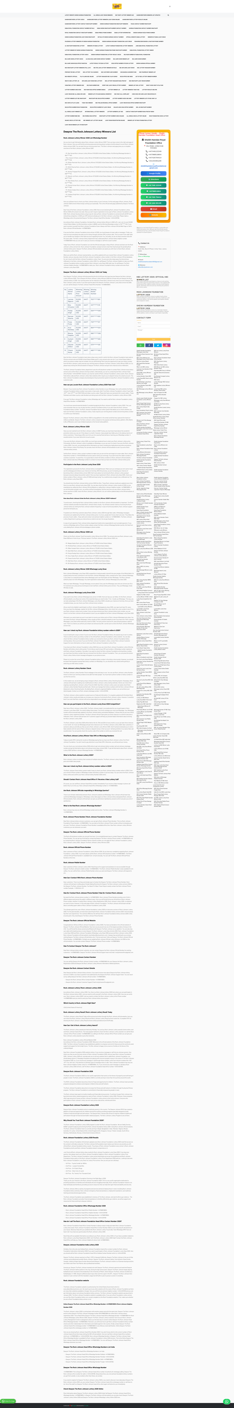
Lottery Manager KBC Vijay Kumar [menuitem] (106, 76)
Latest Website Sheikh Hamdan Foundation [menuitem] (78, 15)
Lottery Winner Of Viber (160, 574)
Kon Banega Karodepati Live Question (161, 721)
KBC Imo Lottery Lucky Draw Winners (161, 351)
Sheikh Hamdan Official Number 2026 (160, 657)
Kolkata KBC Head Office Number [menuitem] (123, 107)
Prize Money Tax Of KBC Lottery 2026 (162, 717)
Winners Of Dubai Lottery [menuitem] (95, 46)
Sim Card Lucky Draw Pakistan (145, 659)
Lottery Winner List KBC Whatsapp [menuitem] (75, 98)
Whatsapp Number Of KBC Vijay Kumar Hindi (162, 710)
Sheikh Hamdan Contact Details (160, 465)
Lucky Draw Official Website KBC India (144, 684)
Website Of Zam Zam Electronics (159, 627)
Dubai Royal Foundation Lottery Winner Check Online (145, 645)
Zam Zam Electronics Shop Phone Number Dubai (144, 623)
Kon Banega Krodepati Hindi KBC (161, 695)
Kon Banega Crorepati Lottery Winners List (162, 376)
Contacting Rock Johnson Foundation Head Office (160, 452)
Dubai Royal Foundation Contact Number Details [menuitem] (79, 28)
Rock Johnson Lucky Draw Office (143, 613)
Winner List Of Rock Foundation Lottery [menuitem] (140, 120)
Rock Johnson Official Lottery (161, 532)
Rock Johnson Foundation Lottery (160, 449)
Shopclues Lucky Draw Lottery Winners (144, 634)
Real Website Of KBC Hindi (161, 780)
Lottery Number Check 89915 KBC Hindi (144, 672)
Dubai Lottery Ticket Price (160, 430)
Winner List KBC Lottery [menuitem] (136, 85)
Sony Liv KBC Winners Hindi (161, 783)
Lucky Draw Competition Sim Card (144, 599)
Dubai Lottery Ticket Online (144, 463)
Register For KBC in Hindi (143, 594)
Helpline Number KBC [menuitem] (93, 85)
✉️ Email (153, 209)
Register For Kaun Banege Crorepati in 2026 (160, 601)
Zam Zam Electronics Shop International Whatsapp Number (144, 619)
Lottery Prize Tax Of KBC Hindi (162, 692)
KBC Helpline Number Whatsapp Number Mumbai (161, 587)
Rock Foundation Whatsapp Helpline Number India (144, 757)
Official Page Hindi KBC (160, 702)
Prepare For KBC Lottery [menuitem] (72, 72)
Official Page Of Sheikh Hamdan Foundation (160, 654)
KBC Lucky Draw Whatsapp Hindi (144, 563)
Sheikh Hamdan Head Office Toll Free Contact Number (144, 542)
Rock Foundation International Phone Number (162, 616)
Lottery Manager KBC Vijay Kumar (144, 676)
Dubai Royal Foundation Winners (143, 654)
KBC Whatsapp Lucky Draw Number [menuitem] (139, 81)
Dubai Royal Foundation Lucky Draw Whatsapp (144, 538)
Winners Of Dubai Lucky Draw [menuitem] (157, 37)
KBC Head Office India (159, 420)
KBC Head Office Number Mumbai (159, 395)
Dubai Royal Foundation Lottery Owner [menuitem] (142, 50)
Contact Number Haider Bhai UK (161, 500)
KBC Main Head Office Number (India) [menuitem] (94, 89)
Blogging (74, 1405)
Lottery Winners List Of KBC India (161, 749)
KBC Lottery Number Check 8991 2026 (161, 518)
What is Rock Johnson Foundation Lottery (142, 478)
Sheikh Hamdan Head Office (145, 467)
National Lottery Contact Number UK (160, 645)
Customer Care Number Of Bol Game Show (144, 369)
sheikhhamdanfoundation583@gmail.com (150, 261)
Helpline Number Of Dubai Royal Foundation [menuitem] (137, 54)
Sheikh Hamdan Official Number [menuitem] (145, 63)
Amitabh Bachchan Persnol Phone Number (144, 574)
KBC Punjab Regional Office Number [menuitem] (106, 103)
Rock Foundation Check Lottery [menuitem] (159, 116)
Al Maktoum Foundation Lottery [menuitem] (75, 46)
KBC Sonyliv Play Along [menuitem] (72, 103)
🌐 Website (153, 215)
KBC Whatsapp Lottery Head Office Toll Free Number (161, 521)
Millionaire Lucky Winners (160, 530)
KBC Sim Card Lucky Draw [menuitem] (126, 67)
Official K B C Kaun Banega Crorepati (161, 680)
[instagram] (166, 345)
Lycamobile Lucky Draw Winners (160, 609)
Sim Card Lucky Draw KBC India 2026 (145, 680)
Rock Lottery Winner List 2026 (144, 604)
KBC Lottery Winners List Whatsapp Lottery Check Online (145, 358)
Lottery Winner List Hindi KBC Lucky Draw (144, 712)
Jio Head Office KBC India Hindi (162, 739)
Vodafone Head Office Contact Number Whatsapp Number (144, 765)
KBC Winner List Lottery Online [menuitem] (92, 120)
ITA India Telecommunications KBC (161, 373)
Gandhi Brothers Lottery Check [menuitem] (74, 19)
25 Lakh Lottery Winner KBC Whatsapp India (144, 687)
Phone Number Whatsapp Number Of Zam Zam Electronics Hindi (143, 628)
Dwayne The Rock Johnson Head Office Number (161, 425)
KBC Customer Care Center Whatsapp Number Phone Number (144, 414)
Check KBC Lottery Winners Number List (144, 373)
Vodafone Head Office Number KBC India (162, 762)
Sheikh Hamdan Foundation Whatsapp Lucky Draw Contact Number (145, 429)
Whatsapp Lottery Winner (160, 428)
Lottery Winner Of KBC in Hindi (144, 597)
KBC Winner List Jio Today (161, 528)
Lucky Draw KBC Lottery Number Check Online (160, 389)
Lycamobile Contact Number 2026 (161, 638)
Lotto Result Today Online (143, 648)
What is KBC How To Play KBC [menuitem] (154, 85)
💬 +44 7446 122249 (153, 185)
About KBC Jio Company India (161, 733)
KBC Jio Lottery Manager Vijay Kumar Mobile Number (162, 728)
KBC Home (157, 379)
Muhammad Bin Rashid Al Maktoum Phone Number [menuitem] (148, 41)
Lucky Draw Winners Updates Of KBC (161, 567)
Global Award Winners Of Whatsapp (144, 706)
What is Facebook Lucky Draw (144, 657)
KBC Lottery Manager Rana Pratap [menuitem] (115, 81)
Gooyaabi (86, 1405)
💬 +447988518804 (153, 191)
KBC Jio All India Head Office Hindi (144, 775)
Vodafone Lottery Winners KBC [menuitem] (74, 85)
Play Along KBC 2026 (142, 726)
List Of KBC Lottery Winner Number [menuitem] (146, 76)
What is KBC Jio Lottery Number (143, 567)
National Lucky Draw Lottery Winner (144, 525)
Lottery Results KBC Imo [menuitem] (149, 89)
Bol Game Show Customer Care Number (145, 354)
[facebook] (149, 345)
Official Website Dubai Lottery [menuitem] (135, 37)
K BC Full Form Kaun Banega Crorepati (161, 704)
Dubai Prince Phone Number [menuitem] (103, 32)
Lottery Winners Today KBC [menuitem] (131, 89)
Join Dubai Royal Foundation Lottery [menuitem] (147, 46)
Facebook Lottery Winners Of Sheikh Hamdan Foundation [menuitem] (82, 41)
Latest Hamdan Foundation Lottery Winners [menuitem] (119, 46)
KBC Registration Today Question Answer (160, 724)
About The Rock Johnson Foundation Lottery (143, 424)
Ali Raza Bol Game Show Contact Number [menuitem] (98, 59)
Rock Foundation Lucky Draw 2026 (144, 445)
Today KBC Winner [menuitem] (87, 103)
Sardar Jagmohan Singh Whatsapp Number (143, 488)
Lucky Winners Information (144, 452)
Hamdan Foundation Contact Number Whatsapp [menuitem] (143, 28)
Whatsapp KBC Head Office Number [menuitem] (99, 98)
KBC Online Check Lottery (160, 365)
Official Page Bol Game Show (161, 660)
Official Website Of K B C (160, 548)
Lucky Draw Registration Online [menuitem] (115, 120)
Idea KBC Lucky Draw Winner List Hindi (144, 747)
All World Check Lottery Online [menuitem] (136, 116)
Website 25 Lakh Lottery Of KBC (161, 597)
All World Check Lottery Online (162, 414)
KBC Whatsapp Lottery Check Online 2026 (161, 684)
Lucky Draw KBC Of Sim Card (144, 699)
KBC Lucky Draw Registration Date (144, 716)
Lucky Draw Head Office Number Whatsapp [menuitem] (133, 103)
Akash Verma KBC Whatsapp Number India (144, 761)
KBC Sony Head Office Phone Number (144, 768)
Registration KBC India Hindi (144, 704)
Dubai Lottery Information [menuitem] (122, 32)
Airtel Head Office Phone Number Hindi (143, 750)
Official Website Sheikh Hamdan (160, 514)
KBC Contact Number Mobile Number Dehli (144, 794)
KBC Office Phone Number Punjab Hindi (161, 789)
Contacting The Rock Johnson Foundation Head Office (144, 433)
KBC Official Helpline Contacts (144, 590)
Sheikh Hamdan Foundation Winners (145, 650)
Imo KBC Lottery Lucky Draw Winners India (161, 798)
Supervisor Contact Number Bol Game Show (145, 662)
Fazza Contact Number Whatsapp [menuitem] (141, 24)
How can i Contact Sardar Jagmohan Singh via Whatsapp (162, 488)
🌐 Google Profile (153, 173)
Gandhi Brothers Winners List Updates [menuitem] (148, 15)
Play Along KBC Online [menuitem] (87, 76)
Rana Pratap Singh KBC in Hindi (162, 594)
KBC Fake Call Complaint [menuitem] (121, 94)
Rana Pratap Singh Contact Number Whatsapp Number (144, 403)
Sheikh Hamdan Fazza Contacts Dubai (142, 507)
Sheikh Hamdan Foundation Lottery (161, 456)
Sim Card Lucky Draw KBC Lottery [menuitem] (92, 81)
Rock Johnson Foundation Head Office (145, 449)
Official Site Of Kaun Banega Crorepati (144, 802)
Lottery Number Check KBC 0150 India (160, 736)
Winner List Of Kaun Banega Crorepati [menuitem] (100, 94)
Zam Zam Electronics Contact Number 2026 (161, 630)
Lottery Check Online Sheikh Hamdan (161, 669)
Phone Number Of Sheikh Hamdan (160, 620)
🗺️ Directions (153, 179)
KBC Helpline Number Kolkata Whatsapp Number (144, 779)
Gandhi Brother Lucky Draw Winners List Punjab (144, 382)
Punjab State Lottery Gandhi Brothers (161, 496)
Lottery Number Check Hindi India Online (144, 805)
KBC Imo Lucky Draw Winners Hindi (161, 580)
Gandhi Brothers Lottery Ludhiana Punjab (143, 500)
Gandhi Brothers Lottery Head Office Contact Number (161, 417)
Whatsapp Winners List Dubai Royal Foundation (161, 542)
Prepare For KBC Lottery (160, 398)
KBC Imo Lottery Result (143, 361)
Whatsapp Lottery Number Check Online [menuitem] (111, 116)
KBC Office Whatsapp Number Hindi (144, 789)
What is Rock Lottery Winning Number (144, 552)
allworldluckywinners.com (145, 267)
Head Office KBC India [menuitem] (126, 76)
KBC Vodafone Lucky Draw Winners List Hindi (161, 770)
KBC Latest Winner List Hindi (161, 561)
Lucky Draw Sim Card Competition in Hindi (158, 785)
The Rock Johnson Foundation (144, 457)
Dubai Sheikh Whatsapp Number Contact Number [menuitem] (111, 28)
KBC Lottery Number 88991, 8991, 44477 (144, 580)
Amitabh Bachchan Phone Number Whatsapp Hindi (160, 634)
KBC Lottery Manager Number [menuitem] (146, 67)
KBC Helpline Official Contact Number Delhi (161, 805)
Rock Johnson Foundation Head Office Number (162, 358)
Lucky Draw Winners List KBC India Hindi (144, 754)
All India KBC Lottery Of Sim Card (161, 699)
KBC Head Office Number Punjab (143, 364)
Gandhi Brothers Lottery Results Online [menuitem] (135, 19)
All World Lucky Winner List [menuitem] (73, 111)
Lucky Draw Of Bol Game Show (162, 663)
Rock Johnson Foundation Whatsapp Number (160, 436)
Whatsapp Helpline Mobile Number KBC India (143, 740)
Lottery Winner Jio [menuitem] (114, 89)
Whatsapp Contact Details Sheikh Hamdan (143, 516)
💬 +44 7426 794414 (153, 197)
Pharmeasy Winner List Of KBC (145, 709)
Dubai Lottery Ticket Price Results (143, 442)
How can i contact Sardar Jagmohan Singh (160, 432)
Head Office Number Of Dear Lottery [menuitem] (122, 63)
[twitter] (158, 345)
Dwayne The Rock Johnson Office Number (161, 459)
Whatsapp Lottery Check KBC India (161, 689)
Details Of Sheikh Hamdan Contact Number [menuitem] (110, 37)
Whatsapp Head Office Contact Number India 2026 (162, 742)
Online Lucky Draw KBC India (160, 677)
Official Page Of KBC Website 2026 (144, 723)
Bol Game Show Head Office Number (161, 354)
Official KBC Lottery (159, 687)
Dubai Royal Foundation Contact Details (143, 472)
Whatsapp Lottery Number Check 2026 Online (143, 532)
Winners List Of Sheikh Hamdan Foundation (145, 503)
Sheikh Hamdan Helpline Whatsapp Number (159, 576)
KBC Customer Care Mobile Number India (144, 719)
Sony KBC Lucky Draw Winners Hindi (144, 782)
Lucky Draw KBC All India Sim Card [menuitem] (75, 94)
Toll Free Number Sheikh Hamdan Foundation (160, 503)
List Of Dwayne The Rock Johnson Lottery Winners (160, 554)
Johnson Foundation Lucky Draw (161, 613)
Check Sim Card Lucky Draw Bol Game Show (144, 669)
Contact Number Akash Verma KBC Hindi (162, 758)
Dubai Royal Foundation (143, 510)
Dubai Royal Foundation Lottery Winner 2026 (162, 525)
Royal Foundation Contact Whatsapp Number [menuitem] (78, 32)
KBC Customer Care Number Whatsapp (161, 411)
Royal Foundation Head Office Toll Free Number (160, 535)
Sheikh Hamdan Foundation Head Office (161, 442)
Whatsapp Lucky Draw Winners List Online (162, 401)
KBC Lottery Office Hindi (143, 519)
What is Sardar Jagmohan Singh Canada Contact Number (162, 485)
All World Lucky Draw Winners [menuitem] (103, 15)
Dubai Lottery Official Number (144, 494)
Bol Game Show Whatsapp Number (143, 496)
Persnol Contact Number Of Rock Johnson (161, 558)
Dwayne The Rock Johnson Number (161, 551)
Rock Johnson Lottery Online (144, 616)
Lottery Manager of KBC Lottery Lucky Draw (160, 713)
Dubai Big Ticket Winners (160, 494)
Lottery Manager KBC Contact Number (162, 382)
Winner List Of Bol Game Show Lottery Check (162, 665)
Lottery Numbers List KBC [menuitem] (115, 111)
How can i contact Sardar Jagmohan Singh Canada (160, 481)
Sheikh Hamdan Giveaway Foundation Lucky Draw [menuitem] (117, 41)
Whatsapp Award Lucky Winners (160, 571)
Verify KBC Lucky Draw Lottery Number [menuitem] (114, 85)
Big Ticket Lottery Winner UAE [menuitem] (124, 15)
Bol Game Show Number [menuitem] (139, 59)
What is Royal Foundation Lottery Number (160, 538)
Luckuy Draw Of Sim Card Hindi (146, 592)
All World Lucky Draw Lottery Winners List (161, 404)
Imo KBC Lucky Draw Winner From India (144, 587)
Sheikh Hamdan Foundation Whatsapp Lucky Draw (144, 351)
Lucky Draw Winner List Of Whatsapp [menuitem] (76, 124)
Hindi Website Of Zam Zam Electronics (161, 623)
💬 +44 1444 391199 (153, 203)
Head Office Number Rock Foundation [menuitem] (76, 107)
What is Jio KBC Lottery (143, 367)
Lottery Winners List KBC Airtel (162, 755)
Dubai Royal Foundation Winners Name (160, 510)
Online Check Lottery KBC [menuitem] (73, 120)
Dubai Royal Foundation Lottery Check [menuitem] (76, 54)
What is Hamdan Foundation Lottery (161, 545)
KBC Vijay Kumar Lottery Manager (160, 362)
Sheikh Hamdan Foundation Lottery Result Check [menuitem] (106, 54)
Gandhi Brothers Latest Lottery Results (162, 408)
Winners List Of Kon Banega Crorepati (144, 420)
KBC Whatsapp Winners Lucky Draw (144, 570)
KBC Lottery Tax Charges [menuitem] (90, 72)
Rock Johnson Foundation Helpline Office (143, 584)
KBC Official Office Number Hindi (161, 584)
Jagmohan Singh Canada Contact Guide (143, 485)
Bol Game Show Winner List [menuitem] (121, 59)
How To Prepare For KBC (160, 392)
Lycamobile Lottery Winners (145, 606)
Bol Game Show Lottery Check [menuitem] (74, 59)
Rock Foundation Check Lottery (145, 410)
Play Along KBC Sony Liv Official (162, 370)
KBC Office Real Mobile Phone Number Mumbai (161, 802)
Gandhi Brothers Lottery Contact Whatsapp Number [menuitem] (81, 24)
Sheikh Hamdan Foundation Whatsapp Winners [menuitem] (114, 24)
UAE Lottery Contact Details (144, 465)
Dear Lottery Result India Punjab (143, 407)
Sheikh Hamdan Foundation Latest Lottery (144, 522)
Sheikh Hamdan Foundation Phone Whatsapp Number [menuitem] (111, 50)
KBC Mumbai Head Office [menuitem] (90, 116)
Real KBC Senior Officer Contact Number (143, 743)
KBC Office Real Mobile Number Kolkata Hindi (145, 798)
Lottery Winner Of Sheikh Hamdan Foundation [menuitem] (79, 50)
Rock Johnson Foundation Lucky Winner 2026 (143, 556)
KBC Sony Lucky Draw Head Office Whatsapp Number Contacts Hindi (161, 766)
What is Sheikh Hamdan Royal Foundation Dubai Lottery (144, 513)
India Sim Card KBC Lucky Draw (162, 792)
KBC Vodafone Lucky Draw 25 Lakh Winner (144, 772)
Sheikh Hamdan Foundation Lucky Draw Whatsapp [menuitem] (80, 37)
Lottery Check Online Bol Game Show (145, 665)
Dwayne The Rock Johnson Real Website (162, 774)
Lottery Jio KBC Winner (143, 697)
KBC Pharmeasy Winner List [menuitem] (147, 72)
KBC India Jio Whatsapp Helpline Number (160, 777)
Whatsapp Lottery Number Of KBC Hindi (145, 730)
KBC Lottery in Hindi (159, 462)
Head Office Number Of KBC (161, 422)
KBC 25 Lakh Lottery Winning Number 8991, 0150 (161, 591)
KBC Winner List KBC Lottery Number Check (161, 367)
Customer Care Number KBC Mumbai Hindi (144, 694)
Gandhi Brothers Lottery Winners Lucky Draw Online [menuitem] (103, 19)
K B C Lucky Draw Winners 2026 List (145, 549)
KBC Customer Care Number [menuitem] (109, 72)
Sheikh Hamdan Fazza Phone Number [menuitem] (144, 32)
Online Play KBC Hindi (142, 702)
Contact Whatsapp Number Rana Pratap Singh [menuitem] (140, 111)
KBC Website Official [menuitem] (71, 76)
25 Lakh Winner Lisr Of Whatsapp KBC (160, 604)
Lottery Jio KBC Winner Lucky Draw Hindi (162, 745)
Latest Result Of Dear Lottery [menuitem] (99, 63)
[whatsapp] (169, 6)
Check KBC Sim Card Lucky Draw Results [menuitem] (144, 94)
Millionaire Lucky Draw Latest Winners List (144, 529)
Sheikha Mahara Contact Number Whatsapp (143, 638)
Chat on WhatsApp (144, 256)
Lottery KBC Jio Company (160, 675)
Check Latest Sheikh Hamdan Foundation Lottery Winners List (144, 399)
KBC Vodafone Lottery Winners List (162, 386)
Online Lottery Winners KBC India (144, 734)
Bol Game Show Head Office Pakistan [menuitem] (76, 63)
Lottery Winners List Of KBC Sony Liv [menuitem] (145, 98)
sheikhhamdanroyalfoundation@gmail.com (153, 167)
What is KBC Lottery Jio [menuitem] (72, 81)
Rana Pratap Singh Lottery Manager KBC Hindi (161, 794)
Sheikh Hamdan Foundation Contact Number (161, 470)
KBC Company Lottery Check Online (161, 672)
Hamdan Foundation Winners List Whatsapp (144, 545)
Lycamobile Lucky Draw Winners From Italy (143, 609)
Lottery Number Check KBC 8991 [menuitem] (122, 98)
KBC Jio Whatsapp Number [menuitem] (144, 107)
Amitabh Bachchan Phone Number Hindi (160, 564)
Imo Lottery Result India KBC (144, 792)
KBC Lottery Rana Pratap (143, 602)
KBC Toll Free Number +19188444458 (142, 560)
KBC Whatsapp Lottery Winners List (145, 389)
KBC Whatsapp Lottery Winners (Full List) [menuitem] (78, 67)
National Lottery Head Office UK (144, 641)
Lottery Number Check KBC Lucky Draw (144, 386)
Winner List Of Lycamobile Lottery (161, 641)
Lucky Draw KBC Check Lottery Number (145, 379)
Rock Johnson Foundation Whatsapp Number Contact (144, 481)
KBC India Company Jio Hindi (144, 728)
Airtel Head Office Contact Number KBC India (161, 752)
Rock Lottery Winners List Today (160, 445)
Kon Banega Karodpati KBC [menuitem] (128, 72)
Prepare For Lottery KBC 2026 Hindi (144, 691)
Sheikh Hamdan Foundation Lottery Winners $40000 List (161, 478)
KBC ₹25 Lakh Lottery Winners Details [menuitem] (105, 67)
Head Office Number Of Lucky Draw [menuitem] (100, 107)
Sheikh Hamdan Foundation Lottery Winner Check (161, 648)
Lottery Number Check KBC (144, 376)
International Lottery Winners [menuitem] (95, 111)
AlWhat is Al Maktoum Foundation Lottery (159, 507)
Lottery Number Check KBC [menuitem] (73, 89)
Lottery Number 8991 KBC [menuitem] (72, 116)
